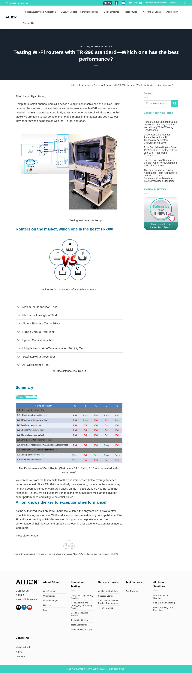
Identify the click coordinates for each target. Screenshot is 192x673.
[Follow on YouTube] (140, 3)
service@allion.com (26, 599)
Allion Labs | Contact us (17, 3)
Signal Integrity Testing (164, 603)
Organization (49, 596)
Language (174, 3)
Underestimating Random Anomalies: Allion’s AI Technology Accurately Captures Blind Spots (157, 138)
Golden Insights (111, 11)
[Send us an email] (136, 3)
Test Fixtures (131, 11)
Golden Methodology (108, 591)
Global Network (23, 647)
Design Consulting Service (79, 614)
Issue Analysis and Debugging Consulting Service (81, 605)
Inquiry (19, 651)
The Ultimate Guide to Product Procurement (108, 601)
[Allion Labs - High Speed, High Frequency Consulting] (11, 17)
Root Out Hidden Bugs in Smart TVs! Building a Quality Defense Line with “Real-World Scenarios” (161, 151)
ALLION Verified (69, 11)
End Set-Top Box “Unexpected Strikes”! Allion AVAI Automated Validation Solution (160, 163)
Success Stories (105, 596)
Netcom (84, 46)
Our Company (50, 591)
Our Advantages (50, 600)
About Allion (172, 11)
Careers (47, 605)
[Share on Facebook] (66, 546)
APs (81, 554)
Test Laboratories (79, 625)
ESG (45, 610)
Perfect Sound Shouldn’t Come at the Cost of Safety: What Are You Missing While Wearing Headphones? (160, 126)
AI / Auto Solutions (152, 11)
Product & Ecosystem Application (39, 11)
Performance (90, 554)
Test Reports (104, 554)
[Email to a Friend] (72, 546)
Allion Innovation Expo (81, 629)
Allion (75, 554)
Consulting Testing (89, 11)
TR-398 (114, 554)
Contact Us (28, 23)
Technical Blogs (102, 46)
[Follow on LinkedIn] (24, 607)
